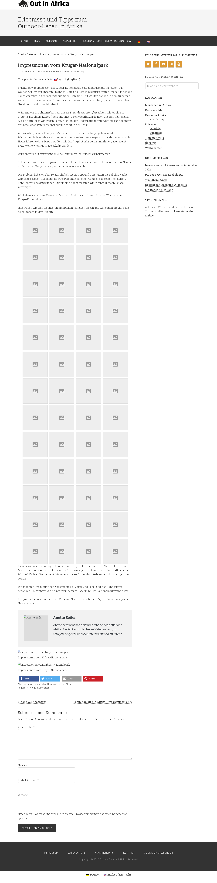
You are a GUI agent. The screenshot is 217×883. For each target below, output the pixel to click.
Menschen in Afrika (158, 105)
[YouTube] (179, 64)
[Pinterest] (163, 64)
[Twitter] (148, 64)
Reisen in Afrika (155, 115)
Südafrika (52, 684)
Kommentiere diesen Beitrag (70, 71)
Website (23, 795)
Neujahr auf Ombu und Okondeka (166, 184)
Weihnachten (154, 148)
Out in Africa (43, 5)
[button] (29, 679)
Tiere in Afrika (64, 684)
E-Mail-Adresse (28, 780)
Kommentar (26, 727)
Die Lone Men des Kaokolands (164, 174)
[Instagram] (171, 64)
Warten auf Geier (156, 179)
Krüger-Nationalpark (40, 687)
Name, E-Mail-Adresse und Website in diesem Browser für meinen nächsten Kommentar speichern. (72, 816)
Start (21, 54)
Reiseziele (151, 124)
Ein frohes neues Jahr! (159, 189)
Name (22, 765)
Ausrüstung (157, 119)
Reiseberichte (35, 54)
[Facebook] (156, 64)
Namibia (155, 128)
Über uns (150, 143)
